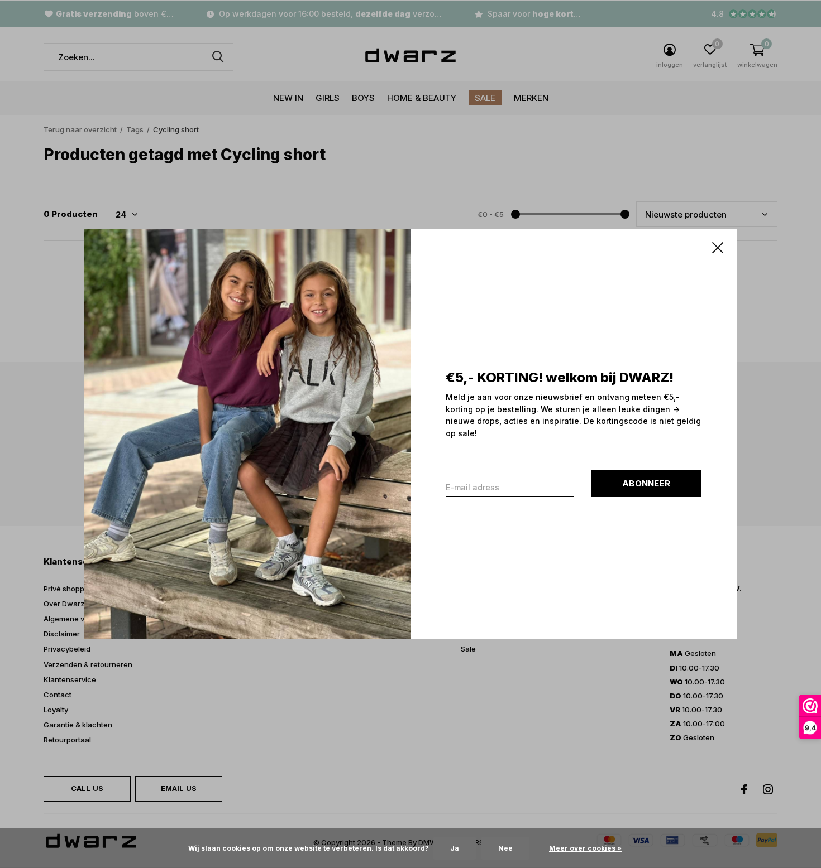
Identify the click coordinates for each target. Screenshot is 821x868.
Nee (505, 848)
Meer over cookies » (585, 848)
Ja (454, 848)
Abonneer (646, 484)
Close (718, 248)
